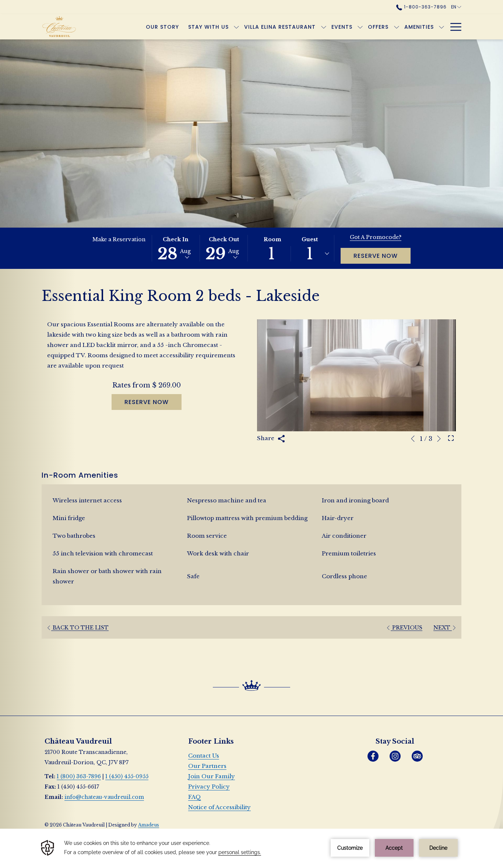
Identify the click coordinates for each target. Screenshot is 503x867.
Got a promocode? (375, 237)
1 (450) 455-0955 (126, 776)
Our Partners (207, 765)
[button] (176, 248)
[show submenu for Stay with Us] (236, 26)
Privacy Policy (209, 786)
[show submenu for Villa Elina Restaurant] (323, 26)
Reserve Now (375, 256)
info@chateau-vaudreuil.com (104, 797)
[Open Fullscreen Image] (451, 437)
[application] (251, 848)
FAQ (194, 796)
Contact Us (203, 755)
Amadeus (148, 825)
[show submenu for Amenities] (441, 26)
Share (266, 438)
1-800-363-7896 (424, 7)
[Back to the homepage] (63, 26)
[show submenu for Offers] (396, 26)
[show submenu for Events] (360, 26)
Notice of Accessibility (219, 807)
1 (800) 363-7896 (79, 776)
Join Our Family (211, 776)
